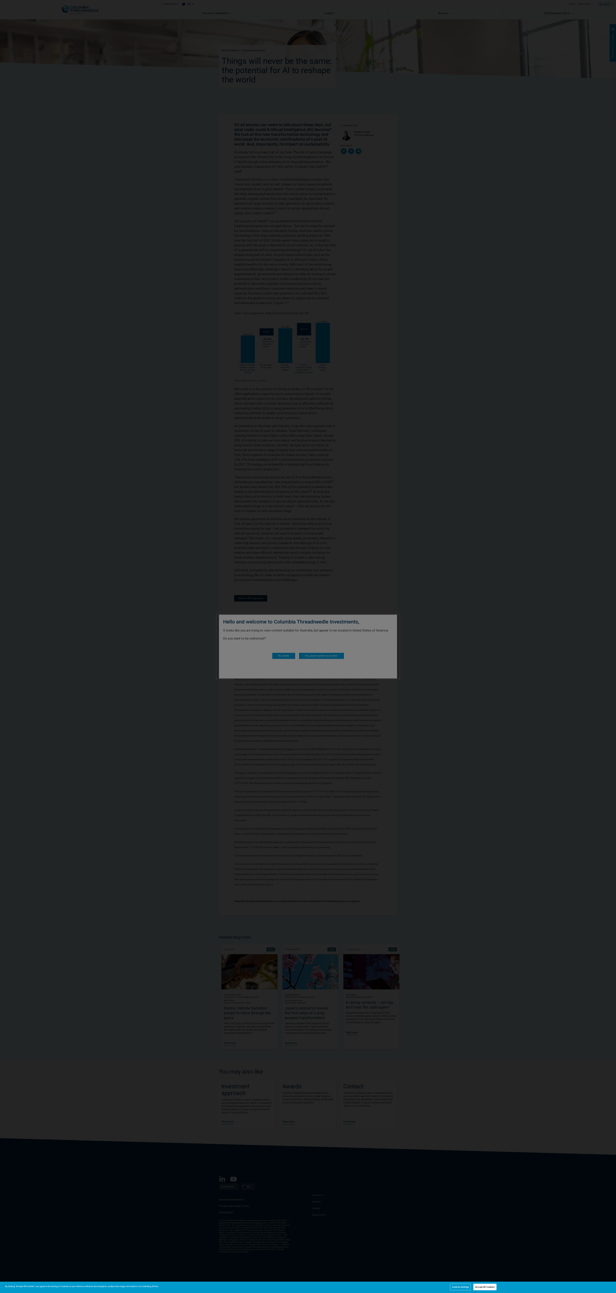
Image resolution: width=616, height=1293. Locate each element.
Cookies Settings (460, 1287)
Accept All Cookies (485, 1287)
